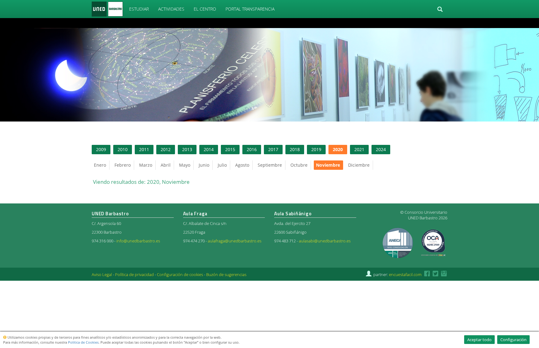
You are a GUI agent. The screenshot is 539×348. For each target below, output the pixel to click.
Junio (204, 165)
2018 (295, 149)
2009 (101, 149)
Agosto (242, 165)
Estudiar (139, 9)
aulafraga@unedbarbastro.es (234, 241)
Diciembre (359, 165)
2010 (123, 149)
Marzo (145, 165)
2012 (166, 149)
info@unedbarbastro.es (138, 241)
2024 (381, 149)
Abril (166, 165)
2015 (230, 149)
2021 (359, 149)
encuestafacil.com (405, 274)
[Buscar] (440, 9)
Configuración (513, 339)
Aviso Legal (102, 274)
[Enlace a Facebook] (427, 274)
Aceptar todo (479, 339)
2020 (338, 149)
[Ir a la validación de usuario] (368, 274)
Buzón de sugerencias (226, 274)
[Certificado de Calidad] (398, 242)
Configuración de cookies (180, 274)
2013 (187, 149)
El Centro (205, 9)
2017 (273, 149)
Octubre (299, 165)
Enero (100, 165)
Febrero (122, 165)
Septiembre (270, 165)
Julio (222, 165)
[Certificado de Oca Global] (432, 242)
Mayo (184, 165)
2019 (316, 149)
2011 (144, 149)
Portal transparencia (250, 9)
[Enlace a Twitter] (435, 274)
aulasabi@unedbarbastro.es (325, 241)
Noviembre (328, 165)
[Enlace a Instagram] (444, 274)
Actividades (171, 9)
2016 (252, 149)
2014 (209, 149)
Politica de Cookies (83, 342)
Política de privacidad (134, 274)
